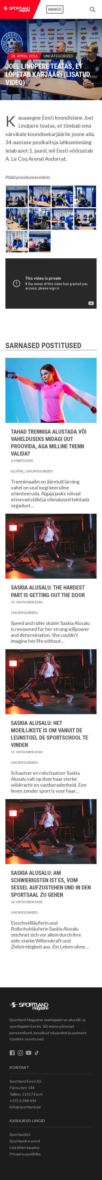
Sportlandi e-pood (25, 1141)
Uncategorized (58, 56)
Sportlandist (20, 1134)
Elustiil (17, 471)
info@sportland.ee (25, 1107)
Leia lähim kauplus (25, 1147)
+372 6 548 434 (23, 1100)
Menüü (54, 9)
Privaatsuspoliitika (25, 1154)
